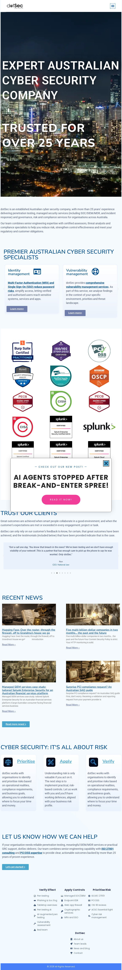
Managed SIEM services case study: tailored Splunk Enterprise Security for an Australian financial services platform (27, 690)
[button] (112, 6)
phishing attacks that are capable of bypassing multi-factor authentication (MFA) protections (89, 294)
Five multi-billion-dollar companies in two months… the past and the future (92, 631)
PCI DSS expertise (31, 852)
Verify (108, 761)
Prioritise (26, 761)
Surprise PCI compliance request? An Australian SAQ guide (89, 688)
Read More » (9, 644)
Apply (66, 761)
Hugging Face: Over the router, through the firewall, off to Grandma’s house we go (28, 631)
